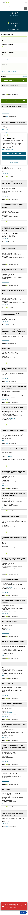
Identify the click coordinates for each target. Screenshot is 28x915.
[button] (24, 76)
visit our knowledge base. (10, 907)
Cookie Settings (14, 162)
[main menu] (26, 2)
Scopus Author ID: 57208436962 (9, 71)
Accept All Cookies (14, 157)
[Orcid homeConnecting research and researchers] (5, 2)
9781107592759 (8, 456)
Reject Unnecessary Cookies (14, 153)
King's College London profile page (10, 59)
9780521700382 (8, 587)
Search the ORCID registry (6, 6)
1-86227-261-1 (8, 629)
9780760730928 (8, 712)
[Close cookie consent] (25, 134)
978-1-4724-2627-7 (12, 418)
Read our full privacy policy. (8, 149)
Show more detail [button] (5, 91)
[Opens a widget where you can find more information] (23, 912)
